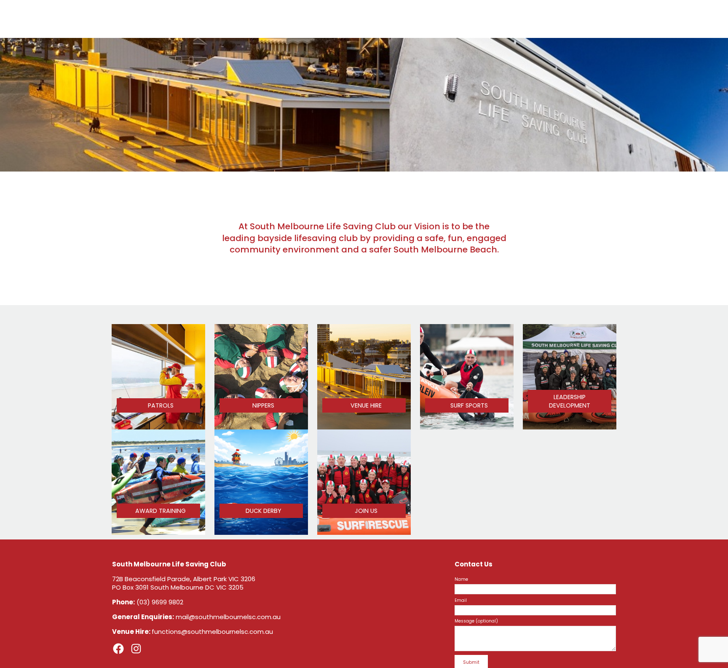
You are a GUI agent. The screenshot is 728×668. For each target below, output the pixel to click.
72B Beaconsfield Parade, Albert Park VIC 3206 (183, 578)
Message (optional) (476, 621)
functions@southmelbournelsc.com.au (212, 631)
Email (461, 600)
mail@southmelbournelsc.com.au (228, 616)
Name (461, 579)
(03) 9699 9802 (159, 602)
